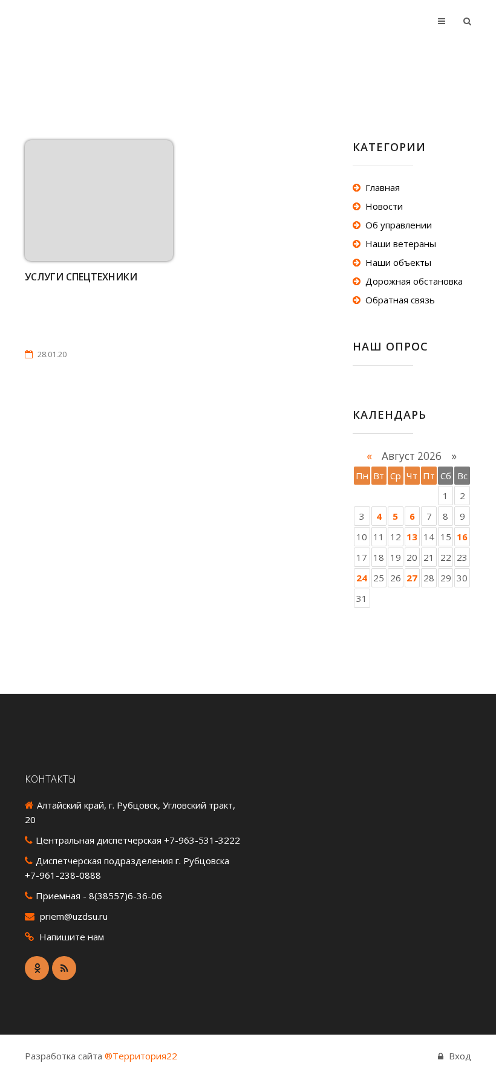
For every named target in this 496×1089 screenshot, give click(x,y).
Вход (460, 1056)
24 (361, 578)
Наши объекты (398, 262)
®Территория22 (141, 1056)
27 (411, 578)
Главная (382, 187)
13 (411, 537)
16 (462, 537)
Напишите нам (71, 937)
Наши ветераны (400, 244)
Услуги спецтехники (81, 276)
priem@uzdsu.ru (74, 916)
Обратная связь (400, 300)
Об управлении (398, 225)
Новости (384, 206)
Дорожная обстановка (414, 281)
